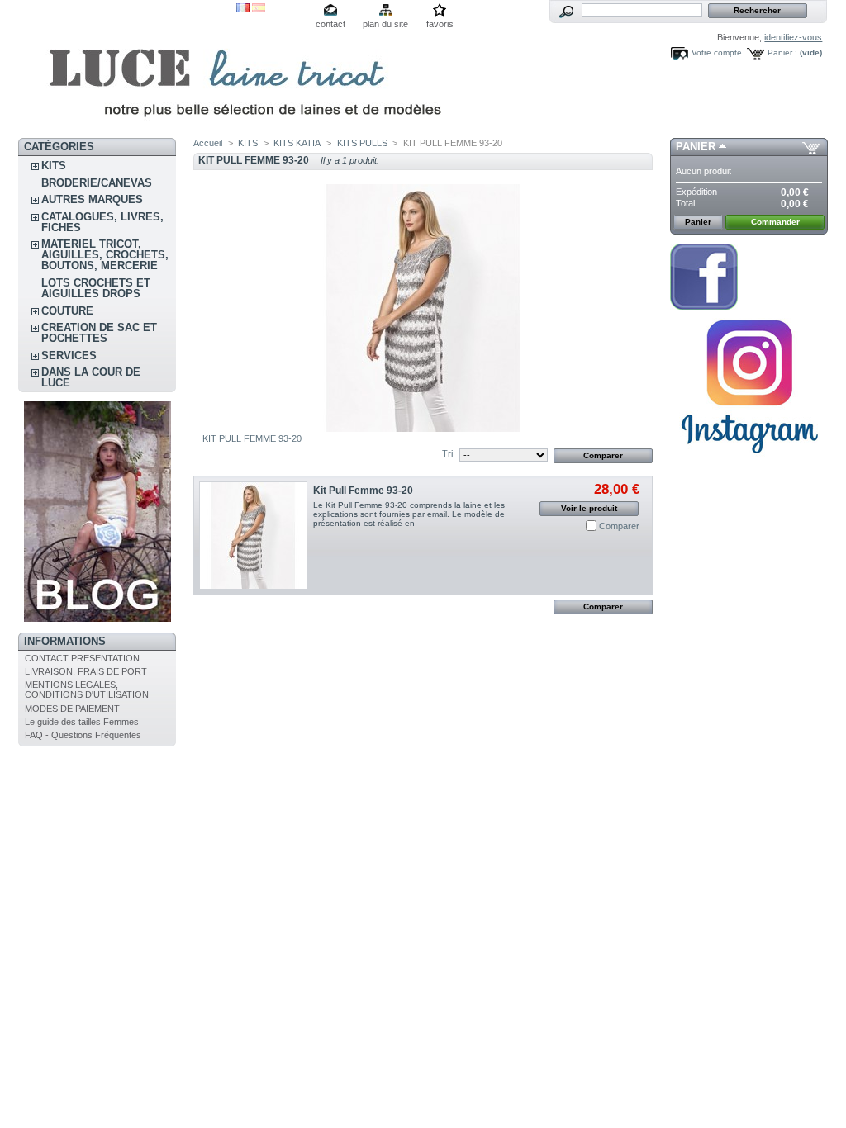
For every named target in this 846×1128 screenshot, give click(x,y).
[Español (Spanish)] (258, 9)
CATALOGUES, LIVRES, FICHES (102, 222)
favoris (440, 24)
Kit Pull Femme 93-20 (363, 490)
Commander (775, 221)
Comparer (619, 526)
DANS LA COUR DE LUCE (90, 377)
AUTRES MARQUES (92, 199)
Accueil (207, 143)
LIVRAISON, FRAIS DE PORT (86, 671)
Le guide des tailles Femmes (82, 722)
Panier (695, 146)
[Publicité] (97, 618)
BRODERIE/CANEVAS (96, 183)
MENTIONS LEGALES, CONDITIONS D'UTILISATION (87, 689)
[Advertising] (749, 460)
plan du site (385, 24)
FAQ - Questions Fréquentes (83, 735)
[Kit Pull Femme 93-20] (253, 535)
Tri (447, 453)
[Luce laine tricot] (127, 69)
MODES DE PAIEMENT (72, 708)
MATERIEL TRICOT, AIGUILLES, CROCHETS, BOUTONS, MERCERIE (105, 255)
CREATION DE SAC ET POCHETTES (99, 332)
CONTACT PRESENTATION (82, 658)
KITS (53, 165)
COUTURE (67, 311)
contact (330, 24)
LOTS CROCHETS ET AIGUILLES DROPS (95, 288)
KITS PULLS (362, 143)
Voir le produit (589, 508)
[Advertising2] (704, 306)
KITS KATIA (297, 143)
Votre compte (717, 52)
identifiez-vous (793, 37)
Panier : (782, 52)
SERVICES (69, 355)
